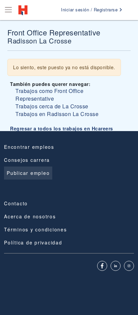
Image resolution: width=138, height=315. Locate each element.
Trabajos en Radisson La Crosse (56, 114)
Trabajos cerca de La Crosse (51, 106)
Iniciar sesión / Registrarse (90, 9)
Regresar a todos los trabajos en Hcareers (61, 128)
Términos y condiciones (35, 229)
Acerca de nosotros (30, 216)
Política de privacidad (33, 242)
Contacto (16, 203)
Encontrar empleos (29, 146)
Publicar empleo (28, 173)
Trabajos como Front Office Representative (49, 94)
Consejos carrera (27, 159)
